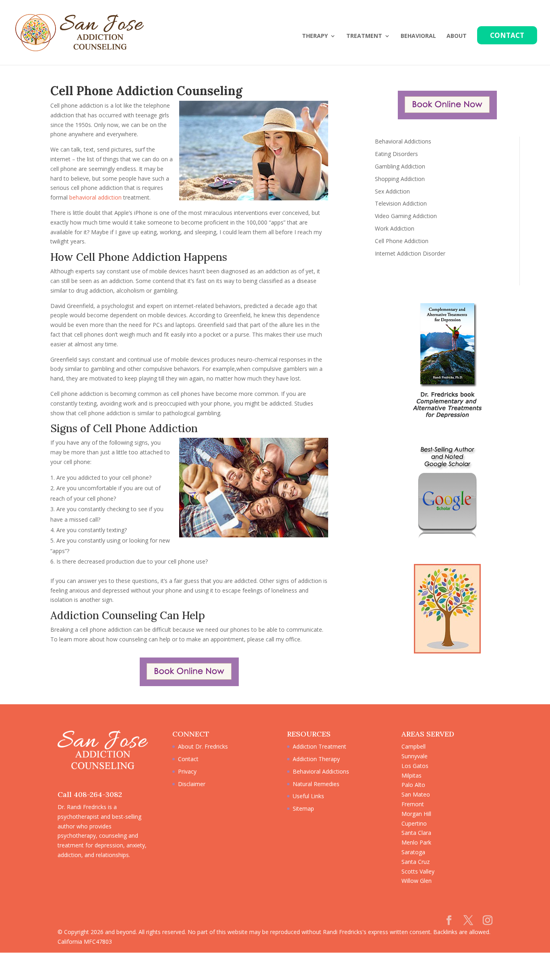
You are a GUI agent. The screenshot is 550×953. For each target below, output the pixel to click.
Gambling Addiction (400, 166)
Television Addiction (401, 203)
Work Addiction (394, 228)
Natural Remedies (316, 784)
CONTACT (507, 35)
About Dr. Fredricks (203, 746)
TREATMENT (364, 36)
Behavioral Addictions (403, 141)
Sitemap (303, 808)
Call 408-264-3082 (90, 794)
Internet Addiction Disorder (410, 253)
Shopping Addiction (400, 179)
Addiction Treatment (319, 746)
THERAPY (315, 36)
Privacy (187, 771)
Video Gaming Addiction (406, 216)
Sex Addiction (392, 191)
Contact (188, 759)
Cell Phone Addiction (401, 241)
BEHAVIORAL (418, 36)
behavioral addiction (95, 197)
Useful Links (308, 796)
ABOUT (457, 36)
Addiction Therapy (316, 759)
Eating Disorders (396, 154)
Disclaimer (191, 784)
